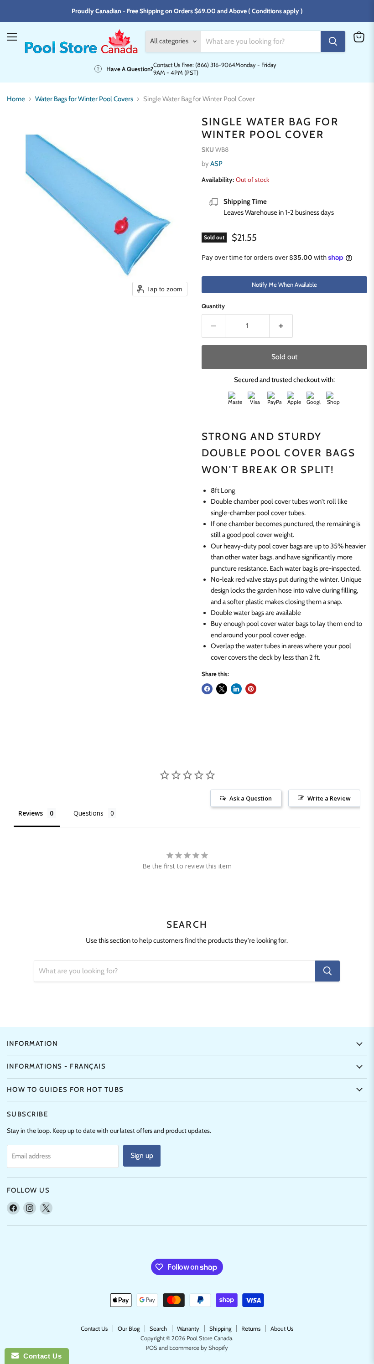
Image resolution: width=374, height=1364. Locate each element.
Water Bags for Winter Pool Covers (84, 99)
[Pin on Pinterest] (250, 688)
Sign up (141, 1155)
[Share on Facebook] (207, 688)
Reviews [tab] (30, 813)
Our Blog (129, 1328)
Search (158, 1328)
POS (151, 1347)
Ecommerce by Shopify (198, 1347)
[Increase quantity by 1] (281, 326)
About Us (281, 1328)
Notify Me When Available (284, 284)
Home (16, 99)
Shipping (220, 1328)
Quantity (213, 306)
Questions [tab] (88, 813)
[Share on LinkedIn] (236, 688)
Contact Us (94, 1328)
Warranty (188, 1328)
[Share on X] (221, 688)
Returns (250, 1328)
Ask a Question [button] (250, 798)
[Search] (333, 41)
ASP (216, 164)
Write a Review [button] (329, 798)
